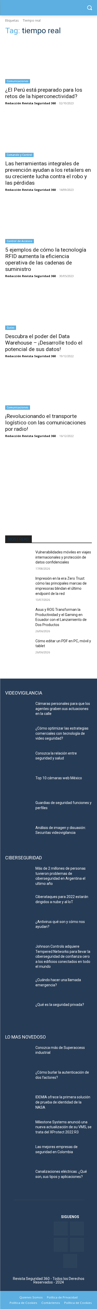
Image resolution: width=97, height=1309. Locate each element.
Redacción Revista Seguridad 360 (30, 103)
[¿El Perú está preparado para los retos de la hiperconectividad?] (48, 62)
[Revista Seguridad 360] (48, 7)
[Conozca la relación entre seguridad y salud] (18, 760)
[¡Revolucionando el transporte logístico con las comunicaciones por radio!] (48, 388)
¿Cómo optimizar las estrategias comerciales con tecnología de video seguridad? (61, 733)
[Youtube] (77, 1245)
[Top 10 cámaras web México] (18, 785)
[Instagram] (70, 1261)
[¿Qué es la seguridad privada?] (18, 1011)
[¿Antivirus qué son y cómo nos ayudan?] (18, 928)
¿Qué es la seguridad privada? (59, 1005)
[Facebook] (61, 1228)
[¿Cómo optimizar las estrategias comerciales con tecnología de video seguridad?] (18, 735)
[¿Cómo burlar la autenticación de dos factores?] (18, 1079)
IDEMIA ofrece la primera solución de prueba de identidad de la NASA (62, 1102)
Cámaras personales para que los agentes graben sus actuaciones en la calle (62, 708)
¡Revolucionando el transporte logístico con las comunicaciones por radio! (45, 422)
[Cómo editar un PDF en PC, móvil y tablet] (18, 648)
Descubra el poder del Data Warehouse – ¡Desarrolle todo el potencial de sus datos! (44, 342)
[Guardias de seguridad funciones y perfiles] (18, 809)
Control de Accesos (19, 241)
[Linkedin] (61, 1245)
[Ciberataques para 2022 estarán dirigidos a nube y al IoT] (18, 903)
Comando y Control (19, 155)
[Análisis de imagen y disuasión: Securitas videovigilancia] (18, 834)
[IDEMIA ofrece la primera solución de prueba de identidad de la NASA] (18, 1104)
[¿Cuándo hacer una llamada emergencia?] (18, 987)
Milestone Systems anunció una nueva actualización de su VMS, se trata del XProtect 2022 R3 (63, 1127)
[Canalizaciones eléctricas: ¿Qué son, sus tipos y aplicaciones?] (18, 1178)
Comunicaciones (17, 81)
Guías (10, 327)
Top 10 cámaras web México (58, 778)
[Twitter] (77, 1228)
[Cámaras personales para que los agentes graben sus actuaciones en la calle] (18, 710)
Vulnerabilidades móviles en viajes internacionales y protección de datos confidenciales (63, 557)
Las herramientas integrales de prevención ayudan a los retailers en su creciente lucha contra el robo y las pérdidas (48, 173)
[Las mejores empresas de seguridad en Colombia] (18, 1153)
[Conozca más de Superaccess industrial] (18, 1054)
